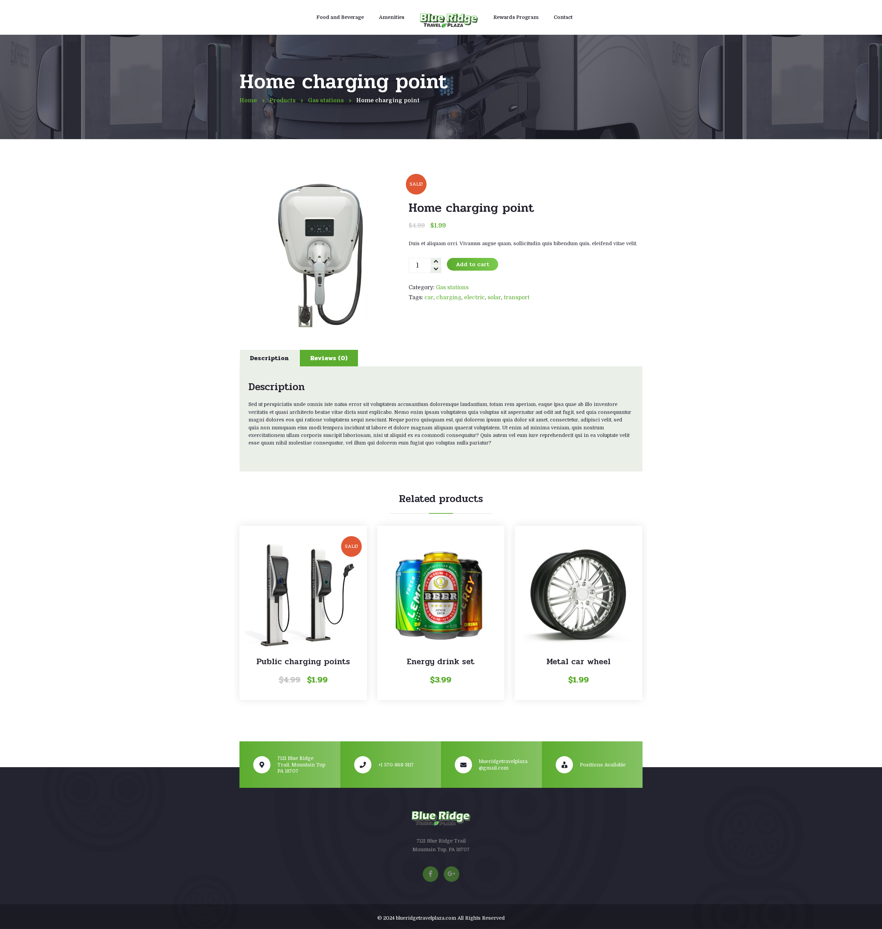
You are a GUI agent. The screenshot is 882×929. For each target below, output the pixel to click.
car (428, 297)
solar (494, 297)
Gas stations (452, 287)
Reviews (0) (329, 358)
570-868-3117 (441, 858)
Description (269, 358)
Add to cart (472, 264)
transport (517, 297)
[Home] (449, 18)
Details (303, 571)
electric (474, 297)
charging (448, 297)
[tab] (269, 358)
